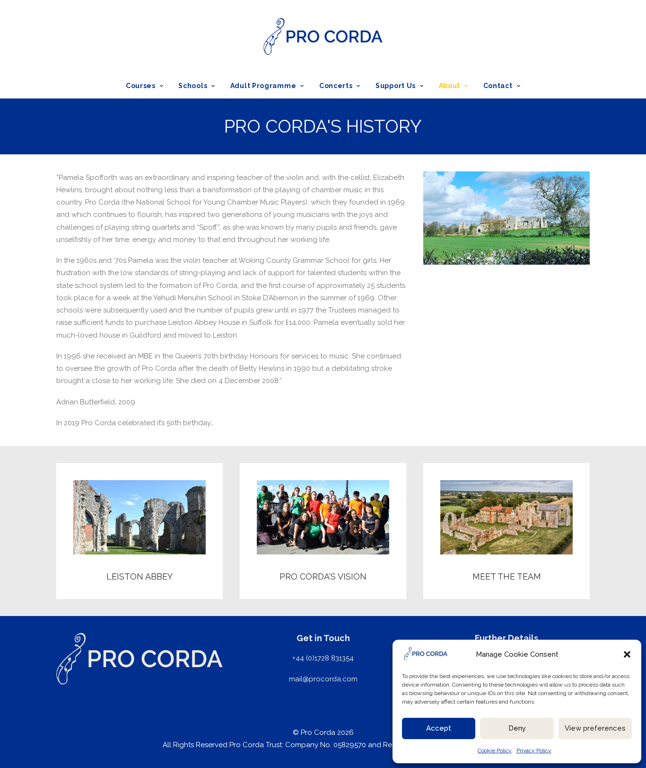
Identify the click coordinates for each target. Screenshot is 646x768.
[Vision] (314, 531)
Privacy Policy (533, 750)
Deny (517, 728)
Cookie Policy (495, 750)
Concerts (336, 85)
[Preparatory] (131, 531)
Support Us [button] (395, 85)
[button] (627, 654)
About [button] (450, 85)
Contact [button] (498, 85)
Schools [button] (192, 85)
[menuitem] (148, 85)
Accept (438, 728)
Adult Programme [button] (263, 85)
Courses (141, 85)
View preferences (595, 728)
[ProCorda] (322, 36)
